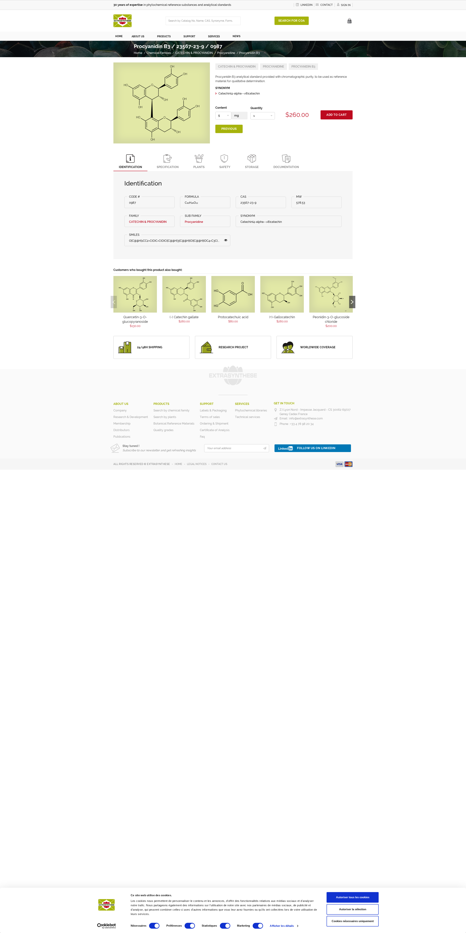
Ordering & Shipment (214, 423)
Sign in (345, 5)
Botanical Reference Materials (173, 423)
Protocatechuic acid (233, 317)
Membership (122, 423)
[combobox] (199, 21)
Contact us (219, 464)
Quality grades (163, 430)
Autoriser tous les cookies (352, 897)
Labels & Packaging (213, 410)
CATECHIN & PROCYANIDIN (237, 66)
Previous (229, 129)
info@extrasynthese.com (306, 418)
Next (352, 302)
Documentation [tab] (286, 167)
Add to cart (336, 115)
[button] (140, 36)
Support (207, 404)
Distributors (121, 430)
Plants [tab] (199, 167)
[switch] (190, 926)
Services (242, 404)
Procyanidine (273, 66)
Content (221, 107)
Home (178, 464)
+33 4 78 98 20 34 (301, 424)
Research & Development (130, 417)
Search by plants (164, 417)
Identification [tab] (130, 167)
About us (120, 404)
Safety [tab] (224, 167)
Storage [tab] (252, 167)
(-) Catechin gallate (184, 317)
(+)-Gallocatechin (282, 317)
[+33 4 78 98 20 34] (275, 424)
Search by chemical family (171, 410)
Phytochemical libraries (251, 410)
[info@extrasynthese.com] (275, 419)
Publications (121, 436)
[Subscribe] (264, 448)
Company (120, 410)
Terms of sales (210, 417)
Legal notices (197, 464)
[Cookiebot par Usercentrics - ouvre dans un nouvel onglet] (107, 926)
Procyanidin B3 (303, 66)
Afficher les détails (282, 925)
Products (161, 404)
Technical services (247, 417)
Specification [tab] (168, 167)
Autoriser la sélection (352, 909)
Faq (202, 436)
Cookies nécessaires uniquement (353, 921)
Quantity (256, 108)
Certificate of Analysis (215, 430)
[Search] (236, 21)
